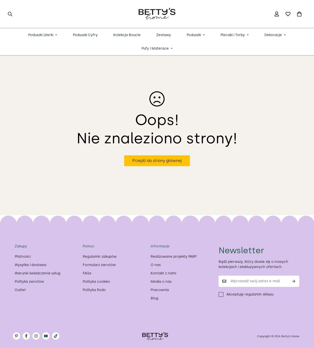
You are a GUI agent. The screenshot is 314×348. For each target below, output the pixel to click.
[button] (299, 14)
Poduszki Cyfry (85, 35)
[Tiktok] (55, 336)
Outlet (20, 290)
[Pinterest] (16, 336)
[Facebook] (26, 336)
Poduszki (194, 35)
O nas (156, 265)
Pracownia (160, 290)
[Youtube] (46, 336)
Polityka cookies (96, 282)
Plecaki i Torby (233, 35)
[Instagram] (36, 336)
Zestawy (163, 35)
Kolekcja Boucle (127, 35)
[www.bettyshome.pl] (157, 14)
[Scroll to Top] (304, 321)
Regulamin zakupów (100, 256)
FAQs (87, 273)
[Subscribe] (293, 281)
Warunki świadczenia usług (37, 273)
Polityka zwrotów (29, 282)
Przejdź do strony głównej (157, 160)
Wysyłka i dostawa (30, 265)
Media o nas (161, 282)
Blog (154, 298)
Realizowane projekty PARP (173, 256)
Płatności (23, 256)
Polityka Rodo (94, 290)
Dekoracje (273, 35)
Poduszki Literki (40, 35)
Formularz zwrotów (99, 265)
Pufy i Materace (155, 48)
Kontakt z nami (163, 273)
